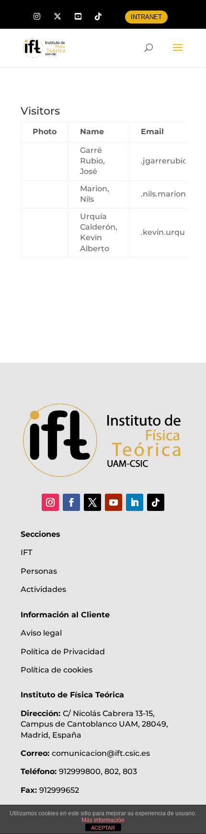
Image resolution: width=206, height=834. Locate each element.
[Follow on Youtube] (113, 502)
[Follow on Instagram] (50, 502)
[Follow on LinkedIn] (134, 502)
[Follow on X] (92, 502)
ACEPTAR (103, 828)
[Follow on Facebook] (71, 502)
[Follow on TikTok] (155, 502)
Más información (103, 820)
